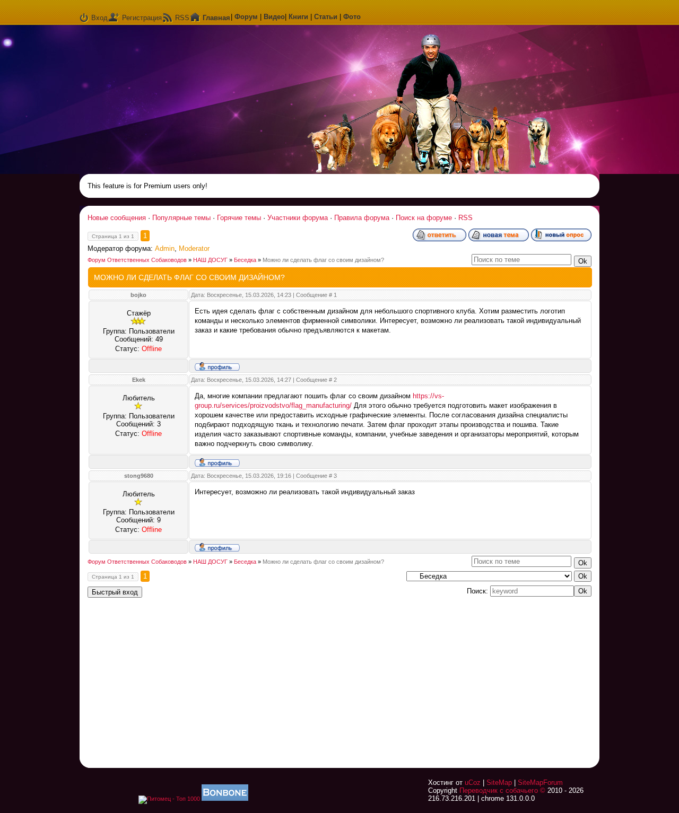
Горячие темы (239, 218)
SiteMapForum (540, 782)
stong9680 (138, 476)
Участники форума (297, 218)
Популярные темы (181, 218)
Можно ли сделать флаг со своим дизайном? (323, 260)
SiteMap (499, 782)
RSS (182, 18)
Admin (165, 248)
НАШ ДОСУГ (210, 260)
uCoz (473, 782)
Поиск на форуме (424, 218)
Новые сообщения (117, 218)
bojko (138, 295)
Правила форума (361, 218)
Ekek (138, 380)
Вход (99, 18)
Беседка (245, 260)
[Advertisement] (459, 676)
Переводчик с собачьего (498, 790)
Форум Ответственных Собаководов (137, 260)
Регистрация (142, 18)
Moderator (194, 248)
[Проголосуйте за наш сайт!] (225, 798)
